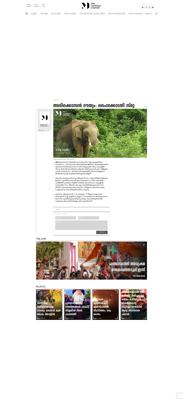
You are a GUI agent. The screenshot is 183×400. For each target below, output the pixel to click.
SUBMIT (102, 232)
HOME (34, 13)
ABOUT (148, 13)
